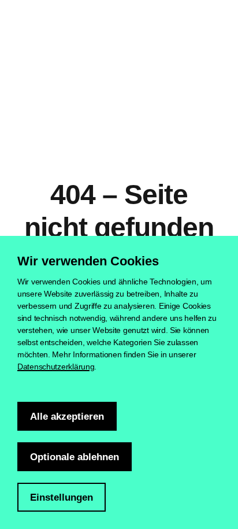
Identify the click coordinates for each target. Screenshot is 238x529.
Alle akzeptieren (67, 416)
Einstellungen (61, 497)
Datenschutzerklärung (55, 366)
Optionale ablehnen (74, 457)
